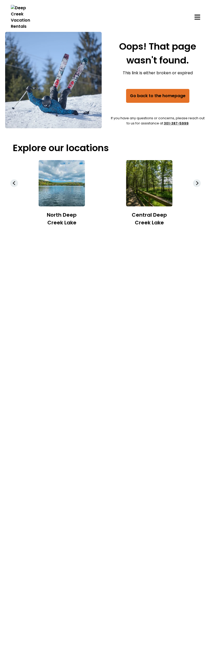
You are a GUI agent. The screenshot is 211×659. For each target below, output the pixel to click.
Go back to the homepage (158, 96)
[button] (197, 183)
